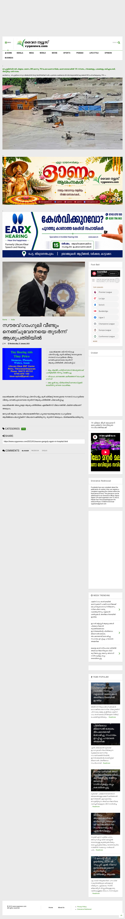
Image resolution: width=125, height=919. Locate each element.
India (13, 320)
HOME (9, 53)
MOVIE (54, 53)
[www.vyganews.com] (33, 48)
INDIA (31, 53)
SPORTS (66, 53)
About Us (61, 907)
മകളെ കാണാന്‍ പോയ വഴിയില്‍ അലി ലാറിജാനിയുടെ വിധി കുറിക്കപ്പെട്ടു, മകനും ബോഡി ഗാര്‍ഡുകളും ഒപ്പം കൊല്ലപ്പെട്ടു (105, 778)
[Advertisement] (62, 19)
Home (4, 320)
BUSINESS (9, 58)
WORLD (43, 53)
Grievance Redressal (84, 909)
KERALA (20, 53)
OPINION (108, 53)
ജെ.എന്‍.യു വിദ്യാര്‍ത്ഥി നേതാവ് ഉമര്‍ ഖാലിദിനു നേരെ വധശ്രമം (64, 384)
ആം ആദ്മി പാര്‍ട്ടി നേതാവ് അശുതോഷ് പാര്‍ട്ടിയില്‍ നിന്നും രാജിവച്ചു (65, 371)
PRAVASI (79, 53)
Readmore (112, 717)
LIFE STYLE (94, 53)
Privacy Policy (82, 907)
